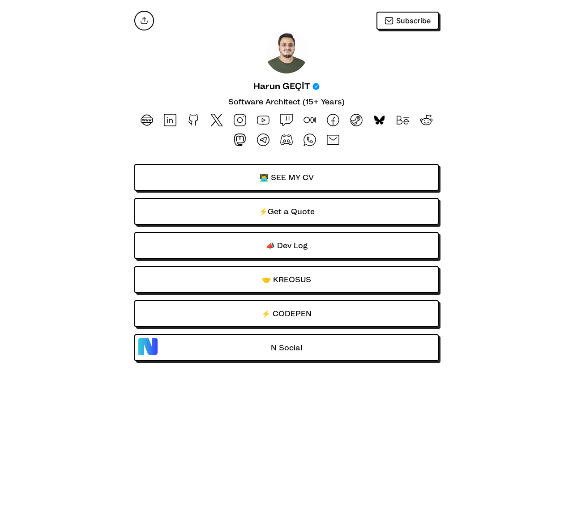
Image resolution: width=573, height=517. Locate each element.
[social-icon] (147, 121)
